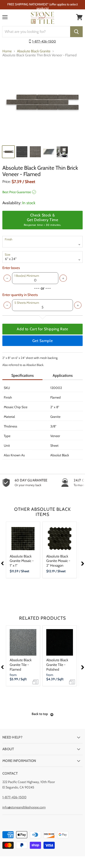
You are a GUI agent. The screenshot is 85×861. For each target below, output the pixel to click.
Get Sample (42, 340)
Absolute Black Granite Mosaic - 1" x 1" (22, 561)
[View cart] (79, 17)
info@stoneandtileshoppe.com (24, 807)
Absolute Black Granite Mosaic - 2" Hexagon (58, 561)
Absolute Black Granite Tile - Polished (57, 664)
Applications (63, 375)
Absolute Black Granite (34, 51)
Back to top (40, 714)
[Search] (76, 31)
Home (7, 51)
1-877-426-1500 (44, 41)
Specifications (22, 375)
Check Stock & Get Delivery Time (42, 220)
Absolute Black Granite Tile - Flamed (21, 664)
